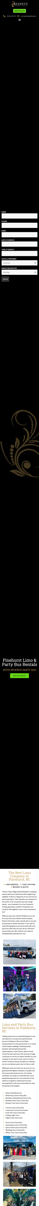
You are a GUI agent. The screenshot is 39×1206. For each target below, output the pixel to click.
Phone (5, 220)
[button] (19, 19)
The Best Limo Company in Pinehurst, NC (19, 876)
